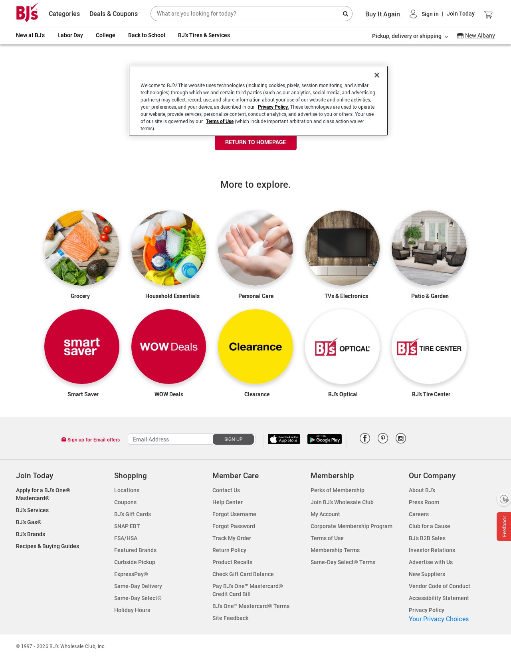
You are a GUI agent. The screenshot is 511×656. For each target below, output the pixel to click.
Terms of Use (220, 121)
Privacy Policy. (273, 106)
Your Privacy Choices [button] (439, 618)
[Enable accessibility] (504, 499)
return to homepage (255, 142)
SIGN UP (233, 439)
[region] (258, 101)
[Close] (377, 75)
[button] (442, 13)
